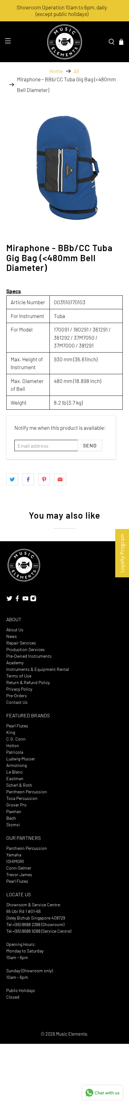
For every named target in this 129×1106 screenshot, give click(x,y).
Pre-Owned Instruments (29, 656)
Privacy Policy (19, 689)
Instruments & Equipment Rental (37, 669)
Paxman (13, 811)
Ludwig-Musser (20, 758)
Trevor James (19, 874)
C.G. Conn (16, 739)
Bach (11, 818)
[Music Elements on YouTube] (25, 599)
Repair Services (21, 642)
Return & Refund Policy (28, 682)
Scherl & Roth (19, 785)
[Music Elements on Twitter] (9, 599)
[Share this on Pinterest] (44, 479)
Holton (12, 745)
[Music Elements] (64, 42)
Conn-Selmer (18, 868)
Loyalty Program (122, 553)
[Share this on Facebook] (28, 479)
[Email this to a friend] (60, 479)
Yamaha (13, 854)
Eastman (14, 778)
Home (56, 71)
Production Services (25, 649)
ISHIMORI (15, 861)
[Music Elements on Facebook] (17, 599)
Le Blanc (14, 771)
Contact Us (17, 702)
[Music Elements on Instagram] (33, 599)
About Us (14, 629)
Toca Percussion (22, 798)
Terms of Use (18, 675)
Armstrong (16, 765)
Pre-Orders (16, 695)
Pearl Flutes (17, 725)
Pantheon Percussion (26, 791)
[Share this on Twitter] (12, 479)
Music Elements (71, 1034)
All (76, 71)
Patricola (14, 752)
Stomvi (13, 824)
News (11, 636)
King (10, 732)
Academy (14, 662)
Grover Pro (16, 804)
